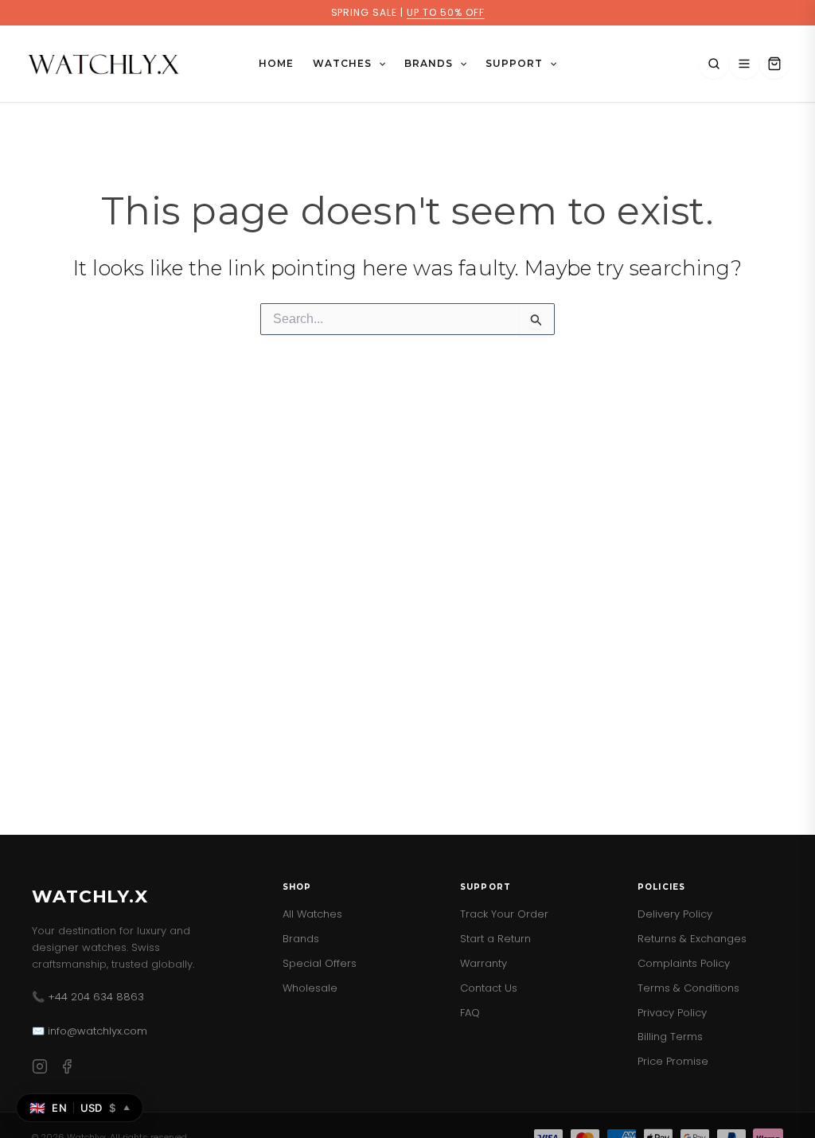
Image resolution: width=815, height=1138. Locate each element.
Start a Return (495, 938)
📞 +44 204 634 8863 (88, 996)
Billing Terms (670, 1036)
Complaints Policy (684, 963)
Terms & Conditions (688, 988)
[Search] (714, 64)
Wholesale (310, 988)
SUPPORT (514, 63)
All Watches (312, 914)
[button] (378, 63)
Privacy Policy (672, 1012)
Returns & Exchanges (692, 938)
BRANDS (428, 63)
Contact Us (488, 988)
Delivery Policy (675, 914)
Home (276, 63)
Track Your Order (504, 914)
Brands (301, 938)
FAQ (470, 1012)
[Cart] (774, 64)
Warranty (483, 963)
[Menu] (744, 64)
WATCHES (342, 63)
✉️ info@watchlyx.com (89, 1031)
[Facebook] (67, 1069)
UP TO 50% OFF (445, 12)
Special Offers (320, 963)
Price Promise (673, 1061)
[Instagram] (40, 1069)
